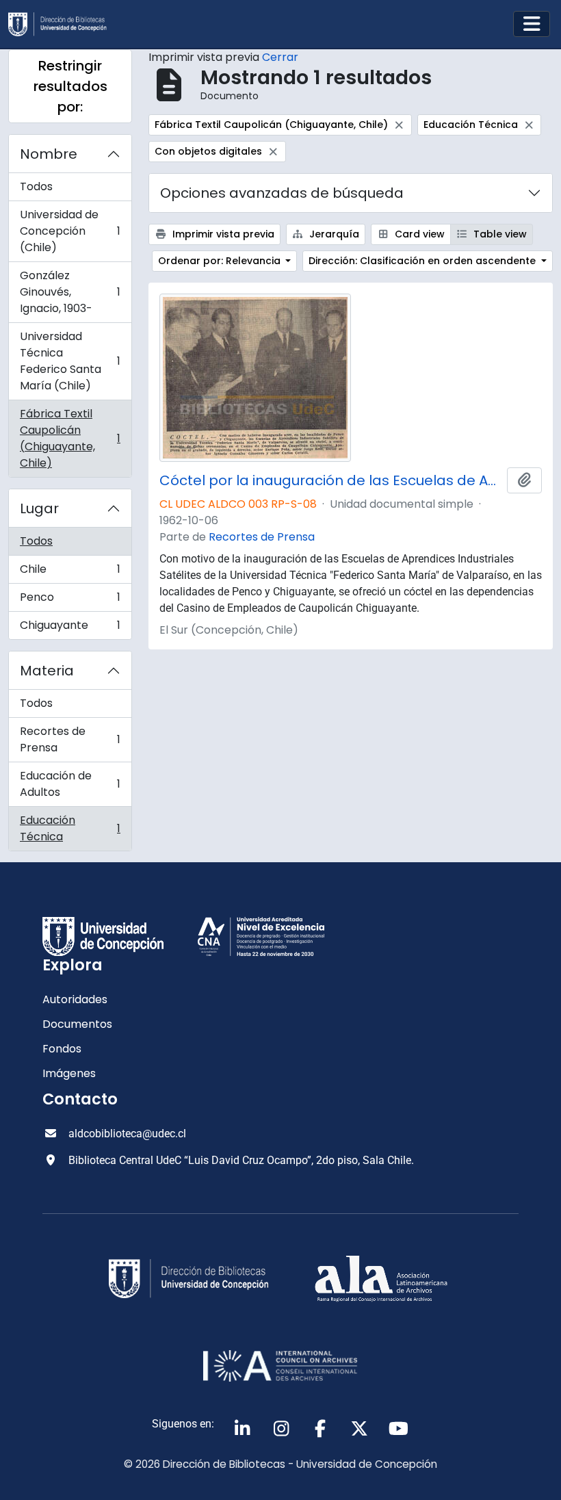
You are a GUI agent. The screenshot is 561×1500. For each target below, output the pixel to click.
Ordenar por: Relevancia (220, 261)
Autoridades (74, 999)
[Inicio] (63, 24)
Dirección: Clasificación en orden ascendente (423, 261)
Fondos (61, 1049)
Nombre (48, 154)
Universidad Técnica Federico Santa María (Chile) (69, 360)
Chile (69, 572)
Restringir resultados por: (70, 86)
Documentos (77, 1024)
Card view (418, 234)
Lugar (39, 508)
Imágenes (69, 1073)
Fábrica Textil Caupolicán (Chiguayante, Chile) (69, 438)
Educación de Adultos (69, 784)
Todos (36, 186)
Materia (47, 670)
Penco (69, 600)
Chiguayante (69, 628)
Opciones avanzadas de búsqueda (282, 193)
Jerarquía (332, 234)
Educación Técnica (69, 828)
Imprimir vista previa (222, 234)
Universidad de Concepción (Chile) (69, 231)
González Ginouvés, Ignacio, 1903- (69, 292)
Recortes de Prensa (69, 739)
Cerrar (280, 57)
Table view (499, 234)
